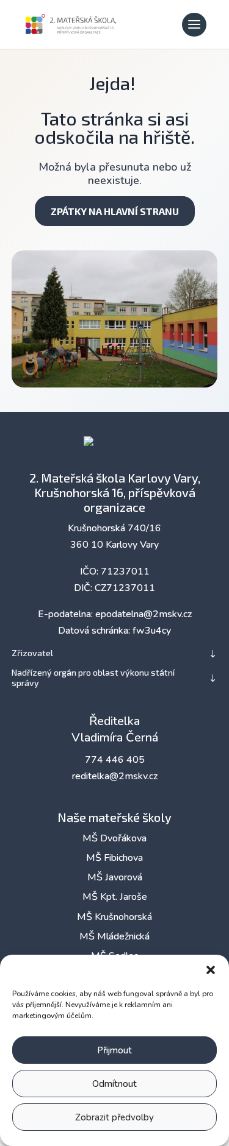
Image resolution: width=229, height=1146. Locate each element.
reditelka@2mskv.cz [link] (115, 776)
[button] (211, 970)
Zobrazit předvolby (114, 1117)
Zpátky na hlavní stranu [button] (115, 211)
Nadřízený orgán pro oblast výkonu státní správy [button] (93, 678)
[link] (71, 23)
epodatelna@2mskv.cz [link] (143, 614)
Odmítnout (114, 1084)
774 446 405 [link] (115, 759)
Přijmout (114, 1050)
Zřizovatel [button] (32, 653)
